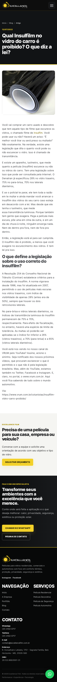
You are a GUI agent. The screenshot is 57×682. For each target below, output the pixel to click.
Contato (6, 610)
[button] (49, 674)
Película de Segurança (43, 601)
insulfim (38, 132)
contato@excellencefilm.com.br (16, 643)
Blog (11, 23)
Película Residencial (42, 592)
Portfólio (6, 601)
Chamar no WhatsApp (17, 528)
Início (4, 23)
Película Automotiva (42, 605)
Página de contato (16, 536)
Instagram (6, 578)
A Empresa (7, 597)
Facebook (17, 578)
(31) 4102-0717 (8, 629)
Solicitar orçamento (17, 462)
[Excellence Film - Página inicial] (14, 5)
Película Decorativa (42, 597)
